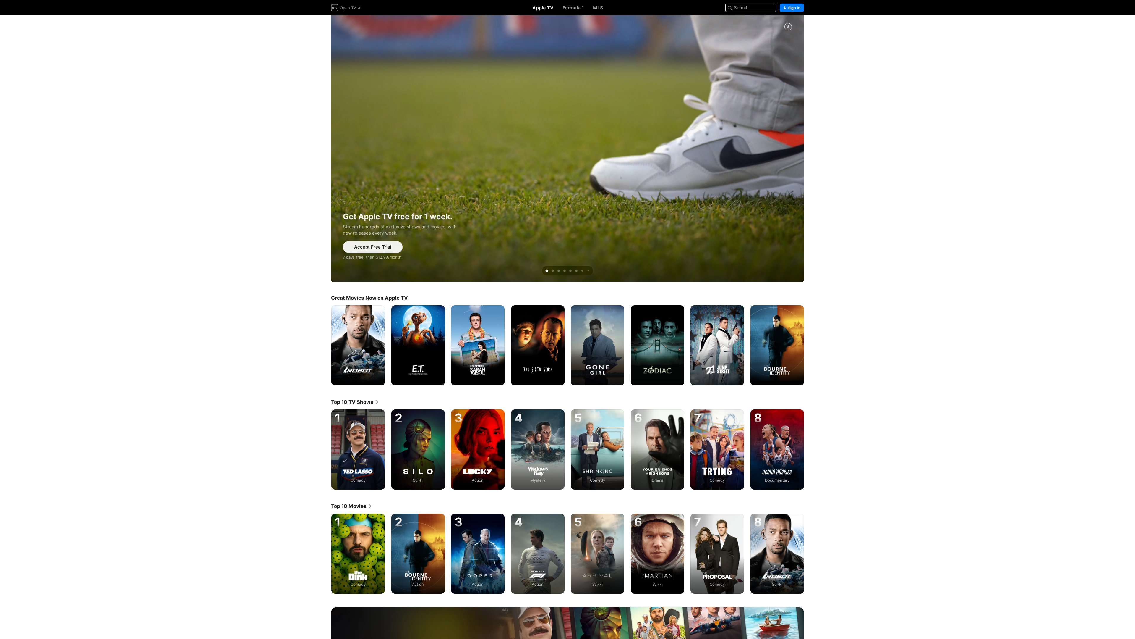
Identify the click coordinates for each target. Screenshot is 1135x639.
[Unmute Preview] (788, 27)
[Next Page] (810, 345)
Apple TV (543, 8)
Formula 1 (573, 8)
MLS (598, 8)
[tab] (547, 271)
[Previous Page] (325, 345)
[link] (355, 402)
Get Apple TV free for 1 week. (567, 148)
